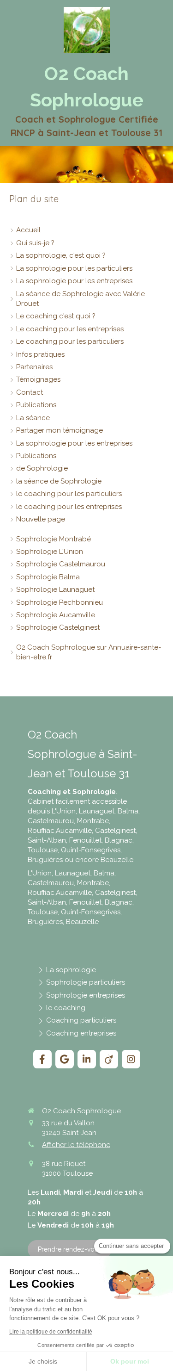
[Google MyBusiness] (64, 1059)
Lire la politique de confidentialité (50, 1331)
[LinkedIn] (87, 1059)
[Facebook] (42, 1059)
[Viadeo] (109, 1059)
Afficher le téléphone (76, 1145)
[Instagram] (131, 1059)
